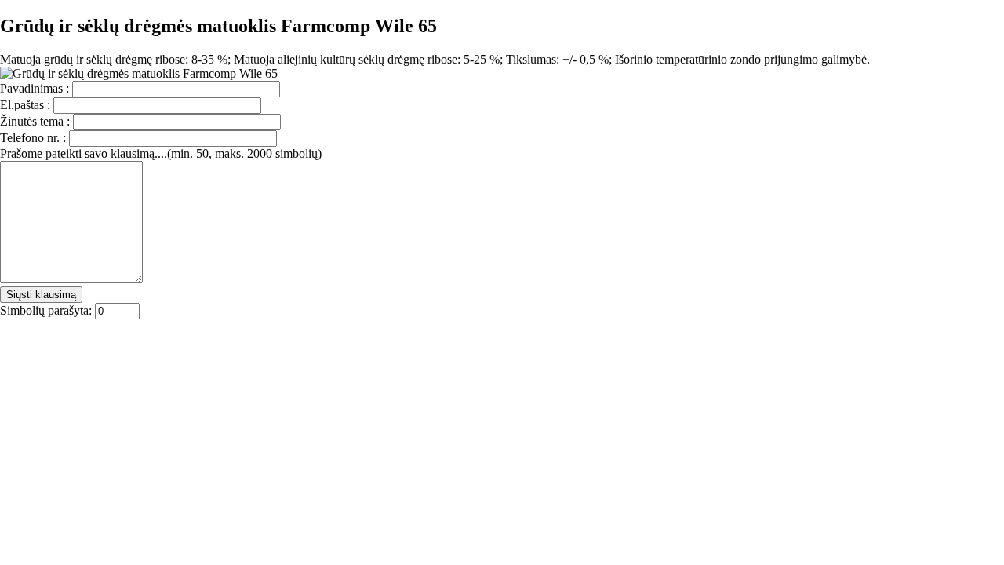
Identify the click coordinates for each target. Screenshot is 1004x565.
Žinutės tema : (36, 121)
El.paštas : (26, 104)
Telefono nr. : (34, 137)
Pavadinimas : (36, 88)
